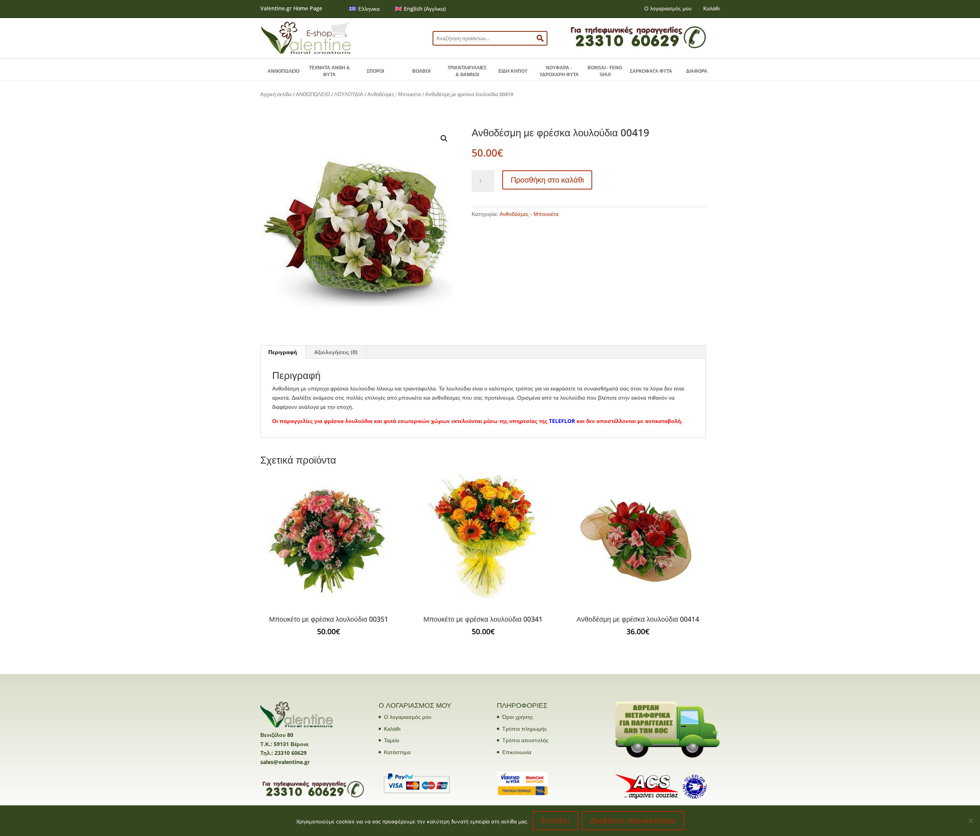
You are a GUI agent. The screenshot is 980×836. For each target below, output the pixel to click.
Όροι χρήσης (517, 716)
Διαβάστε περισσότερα (633, 820)
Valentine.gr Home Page (291, 8)
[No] (970, 821)
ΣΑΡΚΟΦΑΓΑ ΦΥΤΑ (651, 71)
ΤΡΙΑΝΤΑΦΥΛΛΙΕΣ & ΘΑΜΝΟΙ (467, 71)
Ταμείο (391, 740)
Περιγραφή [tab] (282, 352)
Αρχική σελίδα (276, 94)
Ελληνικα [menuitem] (369, 8)
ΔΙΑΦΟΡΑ (696, 71)
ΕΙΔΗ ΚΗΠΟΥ (513, 71)
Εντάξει (555, 820)
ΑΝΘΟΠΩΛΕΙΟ (283, 71)
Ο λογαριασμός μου (668, 8)
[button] (444, 138)
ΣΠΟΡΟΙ (375, 71)
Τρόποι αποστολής (525, 740)
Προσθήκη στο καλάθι (547, 180)
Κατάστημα (397, 752)
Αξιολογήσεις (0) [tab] (336, 352)
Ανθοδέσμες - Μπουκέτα (394, 94)
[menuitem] (364, 9)
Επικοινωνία (516, 752)
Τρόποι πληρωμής (524, 728)
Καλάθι (711, 8)
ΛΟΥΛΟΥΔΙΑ (348, 94)
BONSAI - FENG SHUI (605, 71)
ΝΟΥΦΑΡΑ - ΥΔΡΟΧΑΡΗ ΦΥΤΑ (559, 71)
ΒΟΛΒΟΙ (421, 71)
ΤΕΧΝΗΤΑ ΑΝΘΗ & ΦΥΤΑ (329, 71)
